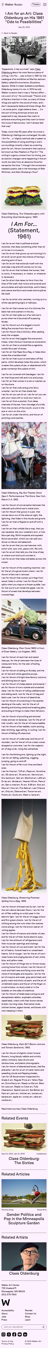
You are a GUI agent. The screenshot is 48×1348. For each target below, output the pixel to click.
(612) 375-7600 (8, 1295)
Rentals (28, 1310)
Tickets (36, 4)
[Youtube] (20, 1334)
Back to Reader (10, 33)
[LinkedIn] (25, 1334)
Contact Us (30, 1314)
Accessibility (7, 1310)
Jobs (3, 1317)
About (4, 1314)
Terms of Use (7, 1341)
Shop (27, 1317)
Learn (28, 1320)
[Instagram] (3, 1334)
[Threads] (9, 1334)
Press (4, 1320)
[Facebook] (14, 1334)
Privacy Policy (7, 1344)
